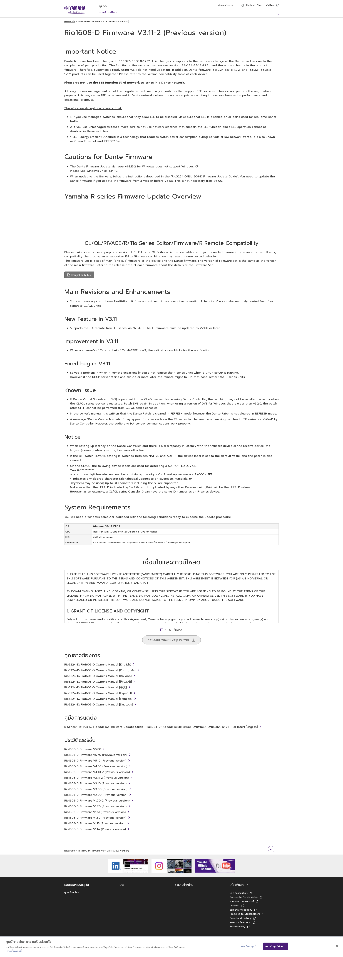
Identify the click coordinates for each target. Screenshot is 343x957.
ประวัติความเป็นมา (239, 893)
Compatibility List (81, 274)
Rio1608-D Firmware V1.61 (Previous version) (95, 812)
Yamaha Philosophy (241, 909)
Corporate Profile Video (244, 897)
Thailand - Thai (254, 5)
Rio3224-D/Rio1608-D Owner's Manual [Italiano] (97, 676)
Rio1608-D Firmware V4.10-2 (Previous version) (97, 772)
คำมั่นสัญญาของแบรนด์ (242, 901)
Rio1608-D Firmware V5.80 (82, 749)
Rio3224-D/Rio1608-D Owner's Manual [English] (97, 664)
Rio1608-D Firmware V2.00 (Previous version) (95, 795)
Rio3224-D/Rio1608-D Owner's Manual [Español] (98, 693)
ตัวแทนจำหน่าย (225, 5)
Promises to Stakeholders (245, 914)
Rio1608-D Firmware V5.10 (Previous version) (95, 760)
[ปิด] (337, 946)
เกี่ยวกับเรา (237, 885)
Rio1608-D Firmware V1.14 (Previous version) (95, 829)
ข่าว (122, 885)
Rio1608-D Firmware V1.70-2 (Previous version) (97, 800)
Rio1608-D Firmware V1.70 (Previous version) (95, 806)
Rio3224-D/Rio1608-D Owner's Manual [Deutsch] (98, 704)
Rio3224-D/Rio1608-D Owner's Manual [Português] (99, 670)
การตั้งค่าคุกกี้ (14, 951)
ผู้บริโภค (270, 5)
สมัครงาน (234, 905)
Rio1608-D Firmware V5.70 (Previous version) (95, 755)
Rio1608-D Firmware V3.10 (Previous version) (95, 783)
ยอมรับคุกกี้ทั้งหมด (275, 946)
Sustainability (237, 926)
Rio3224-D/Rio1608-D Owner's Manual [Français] (98, 699)
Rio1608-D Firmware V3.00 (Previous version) (95, 789)
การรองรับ (69, 21)
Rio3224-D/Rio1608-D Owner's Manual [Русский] (98, 682)
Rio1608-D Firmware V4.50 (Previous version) (95, 766)
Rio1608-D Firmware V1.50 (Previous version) (95, 818)
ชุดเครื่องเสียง (107, 12)
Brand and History (240, 918)
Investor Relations (240, 922)
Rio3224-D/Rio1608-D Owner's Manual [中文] (95, 687)
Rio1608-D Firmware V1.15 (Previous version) (94, 823)
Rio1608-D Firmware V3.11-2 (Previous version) (96, 778)
